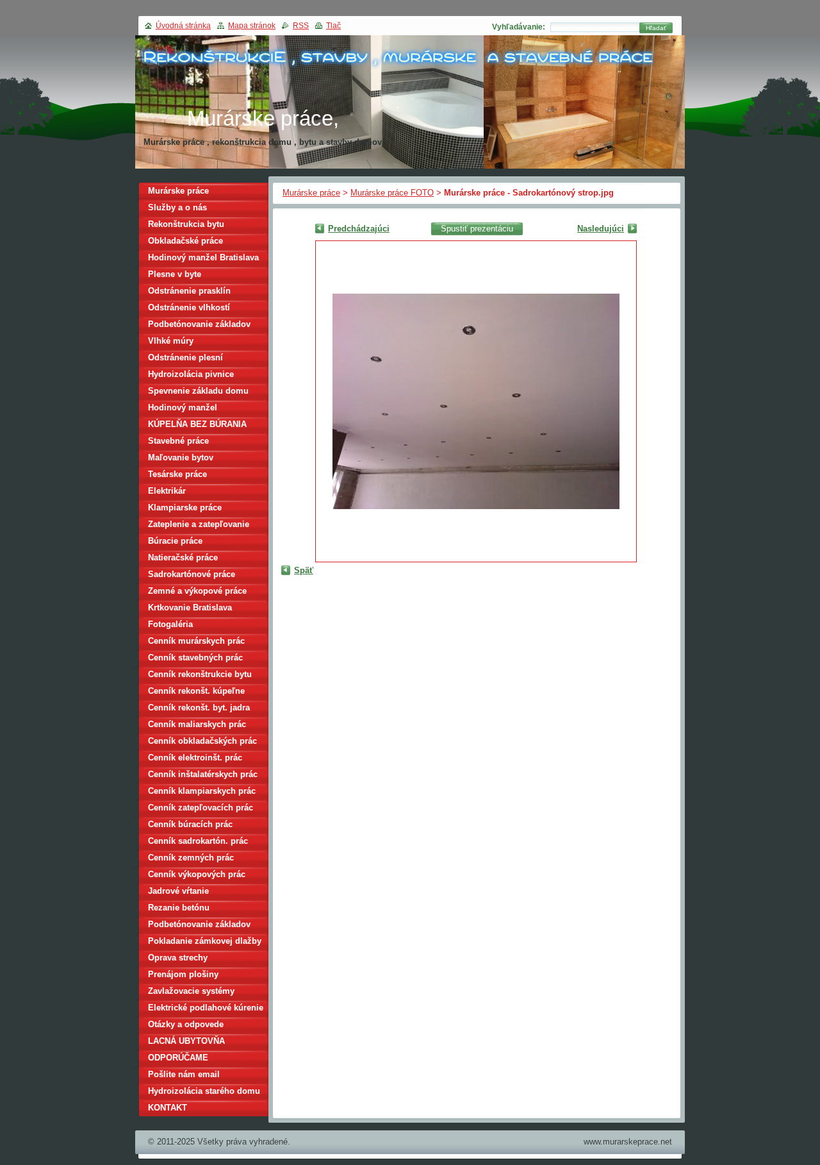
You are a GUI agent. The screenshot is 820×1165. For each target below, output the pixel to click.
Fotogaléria (170, 624)
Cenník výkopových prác (196, 874)
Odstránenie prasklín (189, 291)
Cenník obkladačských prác (202, 741)
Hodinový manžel (182, 407)
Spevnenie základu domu (198, 391)
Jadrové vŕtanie (178, 891)
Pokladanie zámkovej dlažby (204, 941)
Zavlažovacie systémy (191, 991)
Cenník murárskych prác (196, 641)
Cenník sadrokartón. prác (198, 841)
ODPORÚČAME (178, 1057)
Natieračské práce (183, 557)
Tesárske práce (177, 474)
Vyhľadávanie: (518, 27)
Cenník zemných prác (191, 857)
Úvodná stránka (183, 25)
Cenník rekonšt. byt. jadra (199, 707)
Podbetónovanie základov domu (199, 926)
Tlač (333, 25)
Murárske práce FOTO (392, 192)
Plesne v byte (174, 274)
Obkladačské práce (185, 241)
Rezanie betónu (178, 907)
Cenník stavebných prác (195, 657)
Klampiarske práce (185, 507)
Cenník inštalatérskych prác (203, 774)
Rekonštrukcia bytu (186, 224)
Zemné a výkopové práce (197, 591)
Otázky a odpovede (186, 1024)
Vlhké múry (170, 341)
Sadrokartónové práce (191, 574)
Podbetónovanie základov (199, 324)
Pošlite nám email (184, 1074)
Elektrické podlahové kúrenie (205, 1007)
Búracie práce (175, 541)
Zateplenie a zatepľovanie (198, 524)
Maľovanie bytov (180, 457)
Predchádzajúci (359, 228)
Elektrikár (167, 491)
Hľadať (656, 27)
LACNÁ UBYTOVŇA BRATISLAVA (186, 1043)
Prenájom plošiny (183, 974)
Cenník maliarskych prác (197, 724)
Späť (303, 570)
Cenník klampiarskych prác (202, 791)
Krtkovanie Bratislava (190, 607)
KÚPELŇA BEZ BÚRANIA (197, 424)
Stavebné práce (178, 441)
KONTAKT (167, 1107)
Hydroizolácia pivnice (191, 374)
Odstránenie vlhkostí (189, 307)
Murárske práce (311, 192)
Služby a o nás (177, 207)
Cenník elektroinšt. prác (195, 757)
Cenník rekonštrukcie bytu (200, 674)
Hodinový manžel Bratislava (203, 257)
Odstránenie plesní (185, 357)
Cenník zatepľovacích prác (200, 807)
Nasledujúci (600, 228)
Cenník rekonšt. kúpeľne (196, 691)
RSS (301, 25)
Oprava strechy (178, 957)
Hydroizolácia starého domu (204, 1091)
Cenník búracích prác (190, 824)
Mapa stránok (251, 25)
